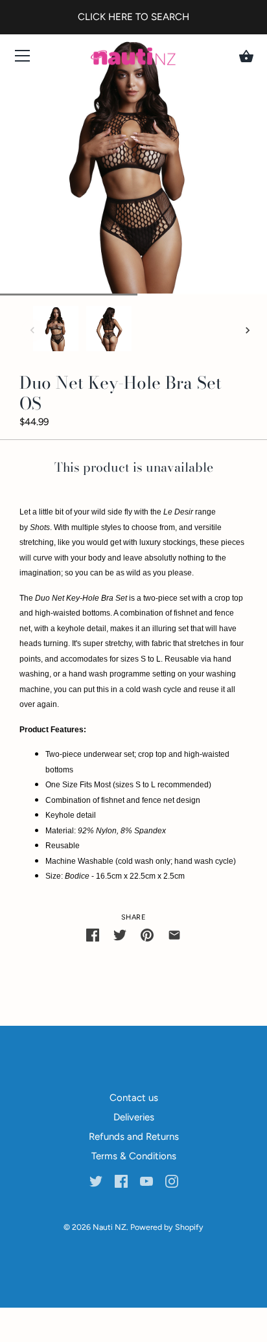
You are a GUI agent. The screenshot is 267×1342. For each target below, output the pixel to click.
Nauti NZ (109, 1227)
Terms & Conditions (133, 1156)
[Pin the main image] (147, 934)
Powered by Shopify (166, 1227)
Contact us (134, 1098)
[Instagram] (171, 1180)
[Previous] (32, 330)
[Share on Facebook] (92, 934)
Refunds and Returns (134, 1136)
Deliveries (133, 1117)
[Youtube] (146, 1180)
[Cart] (246, 56)
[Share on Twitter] (119, 934)
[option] (55, 330)
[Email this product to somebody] (174, 934)
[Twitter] (95, 1180)
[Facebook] (121, 1180)
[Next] (247, 330)
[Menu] (22, 59)
